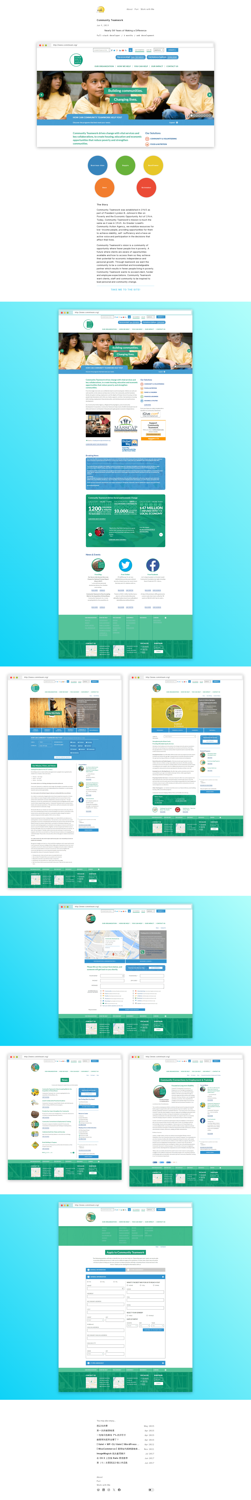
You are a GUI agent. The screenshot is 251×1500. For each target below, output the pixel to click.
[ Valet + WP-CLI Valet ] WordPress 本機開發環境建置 (118, 1444)
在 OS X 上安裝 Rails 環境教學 (112, 1458)
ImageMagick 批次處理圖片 (111, 1453)
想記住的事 (102, 1426)
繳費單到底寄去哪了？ (108, 1439)
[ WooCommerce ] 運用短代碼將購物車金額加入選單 (118, 1449)
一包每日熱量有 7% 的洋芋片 (111, 1435)
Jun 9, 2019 (103, 25)
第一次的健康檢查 (106, 1430)
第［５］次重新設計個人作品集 (112, 1462)
